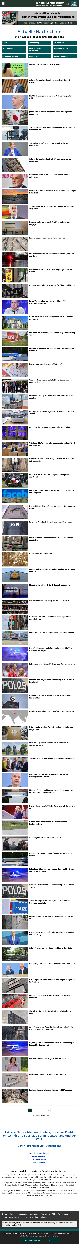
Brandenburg (34, 43)
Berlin (4, 43)
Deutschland (59, 43)
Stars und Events (8, 48)
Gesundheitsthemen (10, 56)
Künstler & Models (61, 56)
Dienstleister (33, 56)
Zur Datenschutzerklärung (31, 1240)
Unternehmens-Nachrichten (35, 49)
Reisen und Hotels (61, 48)
